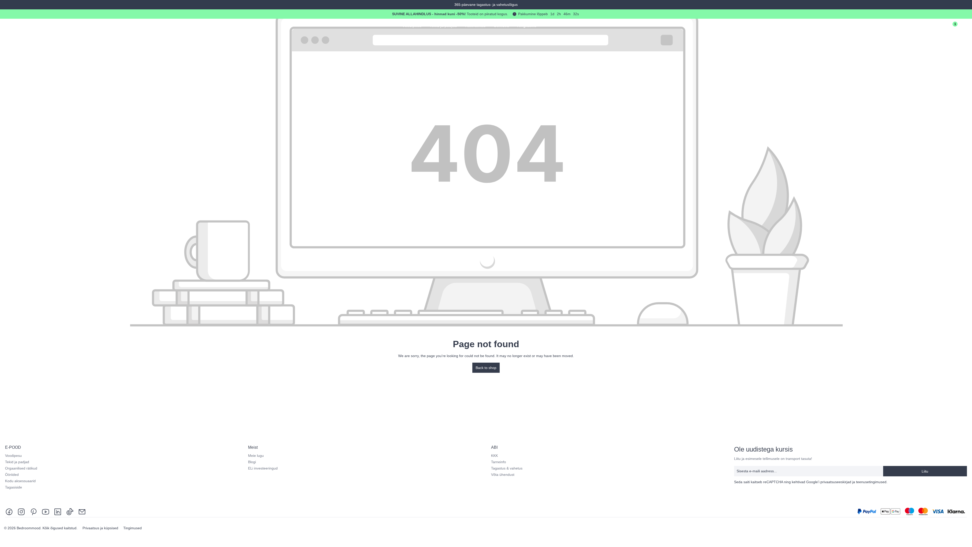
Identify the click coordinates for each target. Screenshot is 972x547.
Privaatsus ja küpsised (101, 528)
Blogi (252, 462)
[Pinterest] (33, 511)
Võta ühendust (502, 475)
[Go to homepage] (28, 25)
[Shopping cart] (965, 26)
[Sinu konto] (936, 26)
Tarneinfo (498, 462)
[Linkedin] (58, 511)
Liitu (925, 471)
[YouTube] (45, 511)
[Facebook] (10, 511)
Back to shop (486, 368)
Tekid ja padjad (17, 462)
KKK (494, 456)
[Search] (922, 26)
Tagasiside (13, 487)
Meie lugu (256, 456)
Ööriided (12, 475)
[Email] (82, 511)
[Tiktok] (70, 511)
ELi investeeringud (263, 468)
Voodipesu (13, 456)
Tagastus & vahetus (506, 468)
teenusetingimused (871, 482)
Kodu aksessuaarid (20, 481)
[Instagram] (21, 511)
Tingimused (132, 528)
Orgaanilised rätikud (21, 468)
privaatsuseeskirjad (835, 482)
